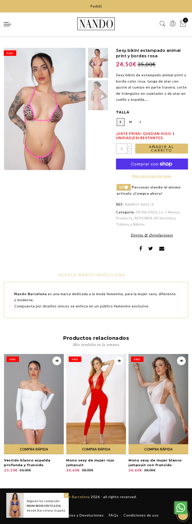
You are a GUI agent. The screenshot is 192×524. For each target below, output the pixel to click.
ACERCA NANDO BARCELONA (91, 275)
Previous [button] (13, 112)
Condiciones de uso (141, 515)
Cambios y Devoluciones (82, 515)
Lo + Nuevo (169, 212)
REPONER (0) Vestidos (154, 218)
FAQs (113, 515)
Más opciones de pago (152, 176)
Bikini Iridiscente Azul (44, 505)
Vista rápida (56, 360)
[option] (45, 109)
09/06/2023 (146, 212)
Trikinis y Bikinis (130, 224)
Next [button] (70, 112)
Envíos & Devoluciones (152, 235)
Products (124, 218)
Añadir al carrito (161, 148)
